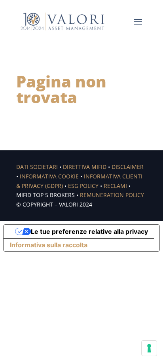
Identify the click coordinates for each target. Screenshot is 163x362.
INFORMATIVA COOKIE (49, 176)
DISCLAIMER (128, 167)
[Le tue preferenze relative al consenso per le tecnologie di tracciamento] (149, 348)
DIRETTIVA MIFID (84, 167)
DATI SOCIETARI (37, 167)
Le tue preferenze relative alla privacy (89, 231)
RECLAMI (115, 186)
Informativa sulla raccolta (48, 245)
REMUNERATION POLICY (112, 195)
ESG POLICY (83, 186)
